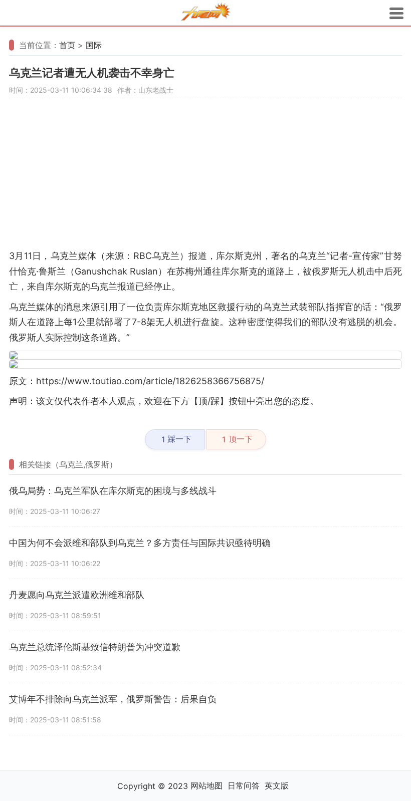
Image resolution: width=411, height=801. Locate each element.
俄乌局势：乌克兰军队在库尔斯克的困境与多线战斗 (113, 490)
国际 (94, 45)
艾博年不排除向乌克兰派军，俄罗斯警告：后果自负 (113, 699)
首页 (67, 45)
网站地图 (206, 785)
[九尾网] (205, 13)
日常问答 (244, 785)
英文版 (277, 785)
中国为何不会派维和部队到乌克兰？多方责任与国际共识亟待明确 (140, 543)
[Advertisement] (205, 178)
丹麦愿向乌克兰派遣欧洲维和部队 (76, 595)
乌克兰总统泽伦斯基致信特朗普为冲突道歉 (94, 647)
